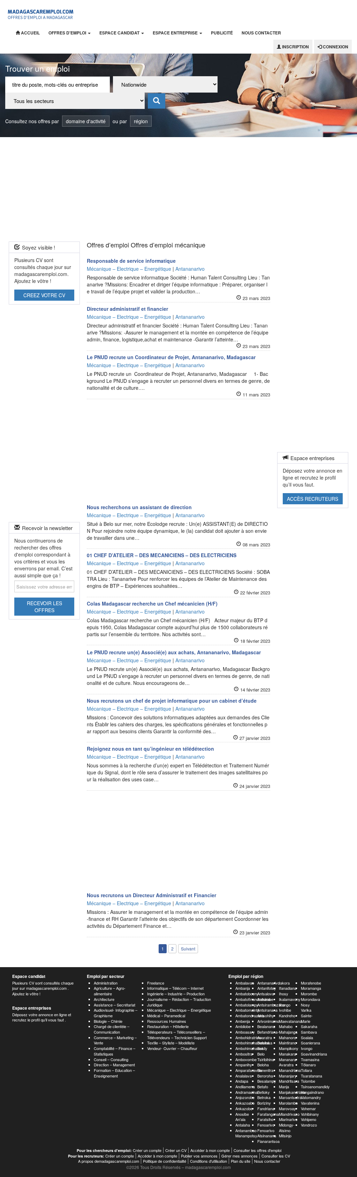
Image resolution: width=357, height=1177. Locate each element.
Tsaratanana (311, 1076)
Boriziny (264, 1103)
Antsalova (265, 993)
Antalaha (242, 1125)
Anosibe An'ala (242, 1116)
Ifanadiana (287, 988)
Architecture (104, 999)
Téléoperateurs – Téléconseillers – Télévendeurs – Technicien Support (177, 1034)
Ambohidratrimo (248, 1037)
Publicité (222, 33)
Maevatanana (290, 1021)
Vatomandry (311, 1097)
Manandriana (290, 1070)
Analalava (243, 1076)
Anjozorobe (245, 1097)
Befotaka (264, 1042)
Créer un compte (147, 1150)
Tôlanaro (308, 1064)
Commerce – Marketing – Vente (115, 1040)
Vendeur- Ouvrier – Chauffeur (172, 1048)
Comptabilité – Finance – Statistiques (114, 1051)
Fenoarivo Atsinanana (266, 1133)
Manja (284, 1086)
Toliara (306, 1070)
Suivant (188, 948)
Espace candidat (119, 33)
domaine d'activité (86, 121)
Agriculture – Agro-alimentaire (110, 990)
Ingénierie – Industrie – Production (176, 993)
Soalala (307, 1037)
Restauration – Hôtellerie (168, 1026)
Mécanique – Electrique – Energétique (179, 1010)
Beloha (263, 1064)
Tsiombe (308, 1081)
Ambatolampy (246, 1005)
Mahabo (286, 1026)
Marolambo (288, 1103)
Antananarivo (268, 983)
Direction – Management (114, 1064)
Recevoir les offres (44, 607)
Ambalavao (244, 983)
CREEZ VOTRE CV (44, 295)
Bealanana (266, 1026)
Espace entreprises (31, 1008)
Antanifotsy (266, 988)
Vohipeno (308, 1119)
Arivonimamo (268, 1021)
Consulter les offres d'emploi (257, 1150)
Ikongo (284, 1005)
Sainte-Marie (307, 1018)
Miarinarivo (288, 1119)
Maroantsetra (290, 1097)
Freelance (155, 983)
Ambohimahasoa (249, 1048)
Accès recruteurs (312, 498)
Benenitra (265, 1070)
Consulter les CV (275, 1156)
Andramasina (246, 1092)
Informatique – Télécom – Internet (175, 988)
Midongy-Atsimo (287, 1127)
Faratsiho (265, 1119)
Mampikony (288, 1048)
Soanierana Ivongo (310, 1045)
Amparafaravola (248, 1070)
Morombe (309, 993)
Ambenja (242, 1021)
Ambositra (243, 1054)
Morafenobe (311, 983)
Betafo (262, 1086)
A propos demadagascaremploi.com (108, 1161)
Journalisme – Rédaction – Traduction (179, 999)
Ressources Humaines (166, 1021)
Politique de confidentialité (164, 1161)
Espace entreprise (176, 33)
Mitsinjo (285, 1135)
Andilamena (245, 1086)
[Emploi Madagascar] (41, 13)
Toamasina (310, 1059)
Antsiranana (267, 1010)
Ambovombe (246, 1059)
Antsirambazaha (271, 1005)
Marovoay (287, 1108)
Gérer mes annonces (239, 1156)
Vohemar (308, 1108)
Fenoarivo (265, 1125)
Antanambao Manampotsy (246, 1133)
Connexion (335, 47)
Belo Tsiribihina (265, 1056)
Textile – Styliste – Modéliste (171, 1042)
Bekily (262, 1048)
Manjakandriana (292, 1092)
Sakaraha (309, 1026)
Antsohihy (265, 1015)
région (141, 121)
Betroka (264, 1097)
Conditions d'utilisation (208, 1161)
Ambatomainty (247, 1010)
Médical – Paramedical (166, 1015)
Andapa (241, 1081)
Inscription (295, 47)
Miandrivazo (289, 1114)
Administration (105, 983)
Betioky (263, 1092)
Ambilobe (243, 1026)
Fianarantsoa (268, 1141)
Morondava (310, 999)
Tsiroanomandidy (315, 1086)
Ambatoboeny (247, 993)
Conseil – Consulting (111, 1059)
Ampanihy (243, 1064)
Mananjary (288, 1076)
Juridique (154, 1005)
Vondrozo (309, 1125)
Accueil (30, 33)
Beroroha (265, 1076)
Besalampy (266, 1081)
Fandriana (265, 1108)
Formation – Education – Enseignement (114, 1073)
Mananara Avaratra (287, 1062)
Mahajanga (288, 1032)
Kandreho (287, 1015)
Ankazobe (243, 1108)
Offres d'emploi (67, 33)
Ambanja (242, 988)
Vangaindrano (312, 1092)
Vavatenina (310, 1103)
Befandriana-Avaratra (268, 1034)
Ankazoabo (245, 1103)
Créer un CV (176, 1150)
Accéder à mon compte (210, 1150)
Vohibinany (310, 1114)
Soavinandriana (314, 1054)
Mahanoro (287, 1037)
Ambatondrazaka (249, 1015)
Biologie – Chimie (108, 1021)
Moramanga (311, 988)
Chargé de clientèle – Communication (111, 1029)
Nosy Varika (306, 1007)
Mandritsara (289, 1081)
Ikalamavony (290, 999)
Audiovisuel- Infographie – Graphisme (115, 1012)
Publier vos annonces (199, 1156)
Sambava (309, 1032)
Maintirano (287, 1042)
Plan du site (240, 1161)
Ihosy (283, 993)
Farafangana (268, 1114)
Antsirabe (265, 999)
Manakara (287, 1054)
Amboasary (245, 1032)
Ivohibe (285, 1010)
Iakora (284, 983)
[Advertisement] (178, 189)
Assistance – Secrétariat (114, 1005)
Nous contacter (261, 33)
